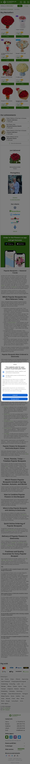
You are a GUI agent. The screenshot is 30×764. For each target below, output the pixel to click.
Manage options (15, 399)
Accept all (15, 395)
